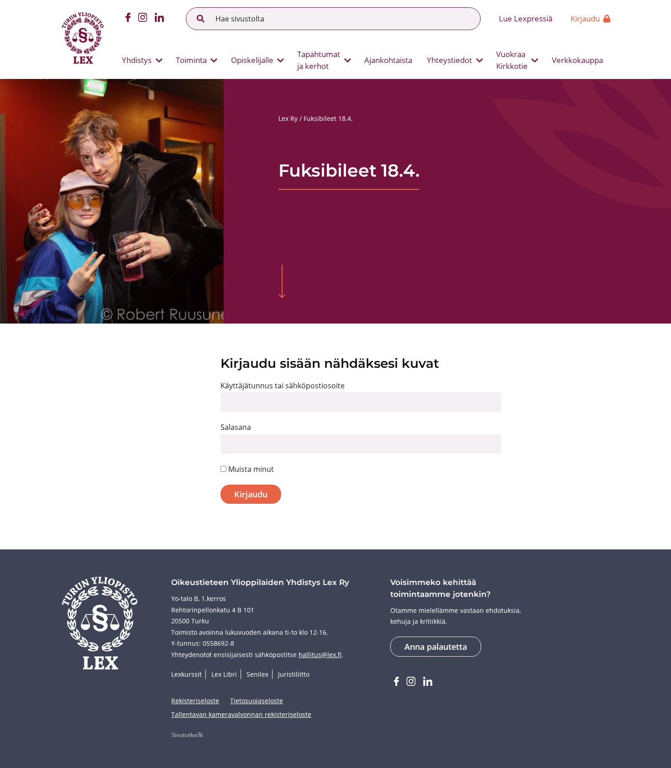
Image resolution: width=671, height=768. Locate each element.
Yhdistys (137, 60)
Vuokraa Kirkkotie (512, 60)
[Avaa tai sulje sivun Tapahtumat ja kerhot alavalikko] (347, 60)
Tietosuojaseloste (256, 700)
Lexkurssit (186, 674)
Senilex (257, 674)
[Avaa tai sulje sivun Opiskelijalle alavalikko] (280, 60)
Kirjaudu (585, 18)
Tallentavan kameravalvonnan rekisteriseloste (241, 714)
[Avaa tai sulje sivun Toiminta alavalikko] (214, 60)
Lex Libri (224, 674)
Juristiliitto (293, 674)
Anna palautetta (435, 646)
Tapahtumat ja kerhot (318, 60)
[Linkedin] (159, 19)
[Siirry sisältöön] (282, 282)
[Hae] (200, 18)
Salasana (235, 427)
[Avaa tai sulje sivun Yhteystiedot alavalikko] (479, 60)
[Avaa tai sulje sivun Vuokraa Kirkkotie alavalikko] (535, 60)
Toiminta (191, 60)
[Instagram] (142, 19)
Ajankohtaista (388, 60)
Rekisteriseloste (195, 700)
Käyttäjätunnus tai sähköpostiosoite (282, 386)
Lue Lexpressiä (525, 18)
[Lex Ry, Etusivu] (83, 39)
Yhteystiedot (449, 60)
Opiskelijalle (252, 60)
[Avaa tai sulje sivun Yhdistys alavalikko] (159, 60)
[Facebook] (128, 19)
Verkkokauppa (577, 60)
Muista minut (250, 469)
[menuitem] (139, 60)
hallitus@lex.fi (320, 654)
